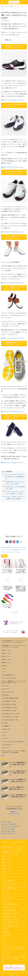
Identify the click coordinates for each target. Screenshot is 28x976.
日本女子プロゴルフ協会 (8, 831)
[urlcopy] (21, 541)
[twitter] (6, 541)
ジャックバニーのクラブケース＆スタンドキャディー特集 (7, 606)
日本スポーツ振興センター (9, 833)
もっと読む (15, 612)
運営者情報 (4, 841)
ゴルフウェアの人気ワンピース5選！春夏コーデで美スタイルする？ (20, 571)
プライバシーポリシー (12, 841)
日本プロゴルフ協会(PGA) (8, 824)
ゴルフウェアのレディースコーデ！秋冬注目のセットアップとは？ (7, 571)
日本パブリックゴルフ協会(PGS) (10, 826)
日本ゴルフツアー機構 (7, 828)
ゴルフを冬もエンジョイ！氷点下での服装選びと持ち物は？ (7, 588)
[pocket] (14, 541)
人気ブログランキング (14, 813)
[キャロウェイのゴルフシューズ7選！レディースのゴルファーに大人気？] (17, 541)
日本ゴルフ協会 (5, 822)
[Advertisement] (14, 519)
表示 (10, 40)
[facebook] (10, 541)
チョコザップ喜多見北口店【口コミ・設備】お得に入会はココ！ (17, 772)
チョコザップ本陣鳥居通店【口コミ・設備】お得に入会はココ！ (17, 764)
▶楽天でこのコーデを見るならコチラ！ (12, 100)
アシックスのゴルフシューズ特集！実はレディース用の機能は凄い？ (15, 476)
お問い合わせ (15, 843)
